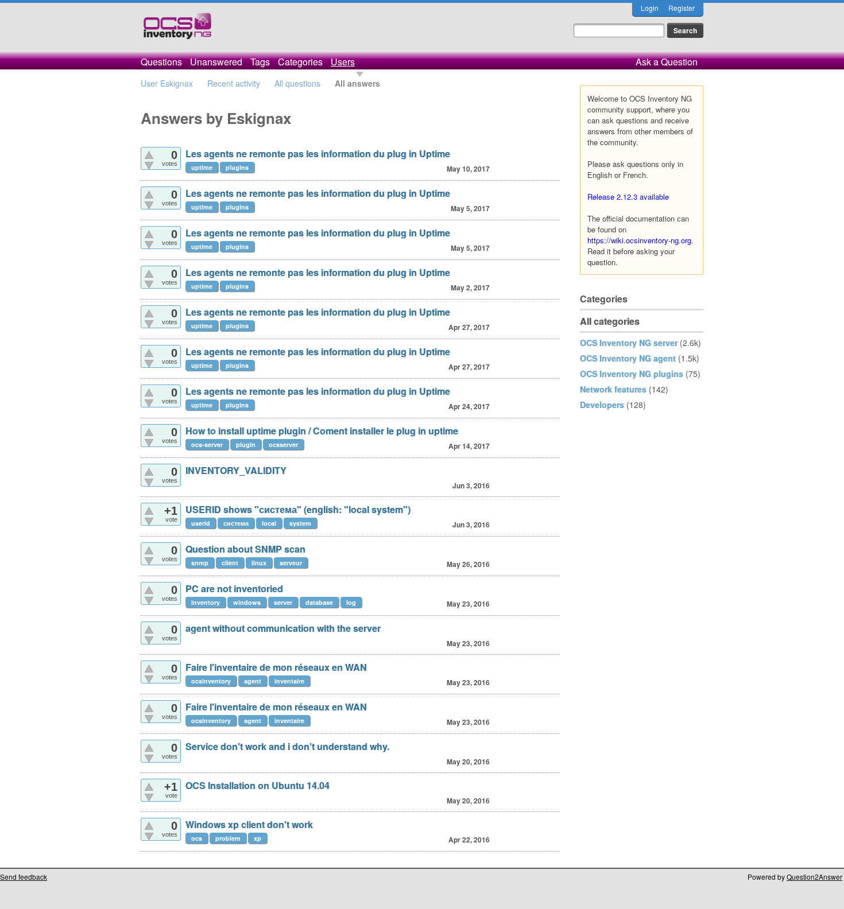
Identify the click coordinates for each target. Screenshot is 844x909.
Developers (602, 404)
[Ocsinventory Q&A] (177, 30)
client (230, 562)
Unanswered (216, 61)
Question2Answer (814, 876)
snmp (199, 562)
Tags (260, 61)
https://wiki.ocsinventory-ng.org (639, 240)
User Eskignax (167, 83)
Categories (300, 61)
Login (650, 8)
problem (228, 838)
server (283, 602)
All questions (297, 83)
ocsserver (283, 444)
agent (252, 681)
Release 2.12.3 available (628, 196)
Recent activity (233, 83)
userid (200, 523)
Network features (613, 389)
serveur (291, 562)
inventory (205, 602)
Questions (161, 61)
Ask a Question (667, 61)
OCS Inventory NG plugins (631, 373)
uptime (201, 167)
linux (258, 562)
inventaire (289, 681)
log (351, 602)
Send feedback (23, 876)
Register (681, 8)
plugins (237, 167)
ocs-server (207, 444)
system (300, 523)
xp (257, 838)
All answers (357, 83)
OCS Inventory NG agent (628, 358)
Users (343, 61)
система (236, 523)
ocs (196, 838)
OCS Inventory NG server (628, 342)
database (319, 602)
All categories (610, 321)
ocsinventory (211, 681)
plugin (245, 444)
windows (247, 602)
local (269, 523)
